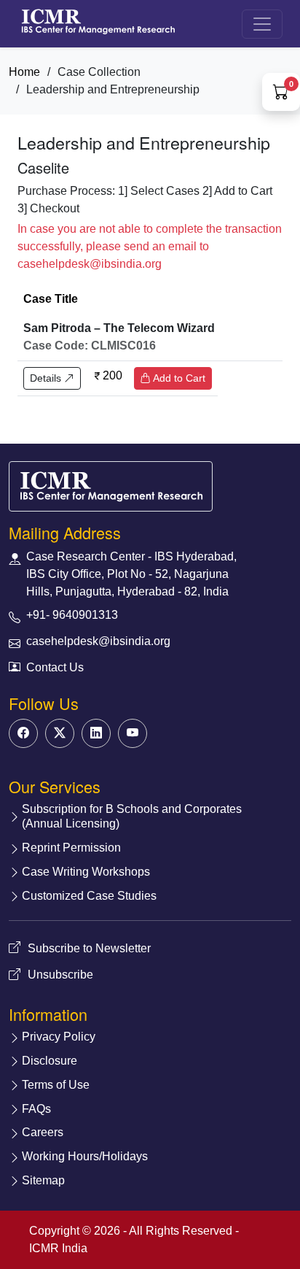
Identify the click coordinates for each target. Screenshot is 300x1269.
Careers (42, 1132)
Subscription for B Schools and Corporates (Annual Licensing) (132, 816)
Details (47, 378)
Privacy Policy (58, 1036)
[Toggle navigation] (262, 24)
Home (24, 72)
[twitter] (59, 733)
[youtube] (132, 733)
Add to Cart (178, 378)
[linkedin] (96, 733)
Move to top (138, 1228)
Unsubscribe (60, 974)
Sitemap (43, 1180)
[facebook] (23, 733)
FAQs (36, 1109)
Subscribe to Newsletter (89, 948)
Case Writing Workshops (86, 871)
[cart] (281, 93)
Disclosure (49, 1060)
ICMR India (58, 1248)
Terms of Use (56, 1085)
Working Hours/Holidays (85, 1156)
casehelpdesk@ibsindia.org (98, 641)
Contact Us (55, 667)
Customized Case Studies (89, 896)
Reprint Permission (71, 847)
